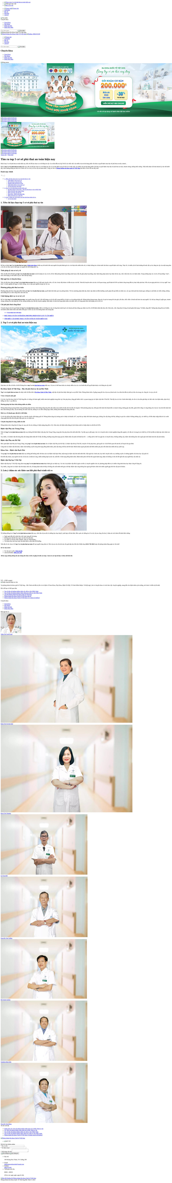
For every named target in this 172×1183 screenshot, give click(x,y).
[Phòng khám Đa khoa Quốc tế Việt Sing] (13, 1138)
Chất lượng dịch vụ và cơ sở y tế (16, 185)
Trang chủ (3, 155)
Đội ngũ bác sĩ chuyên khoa (15, 182)
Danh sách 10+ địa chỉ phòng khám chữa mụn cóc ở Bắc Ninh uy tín (23, 1128)
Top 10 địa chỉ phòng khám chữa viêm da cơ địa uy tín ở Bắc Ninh (23, 593)
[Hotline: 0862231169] (33, 34)
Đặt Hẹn (6, 13)
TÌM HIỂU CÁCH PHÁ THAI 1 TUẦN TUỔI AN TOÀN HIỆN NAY (25, 318)
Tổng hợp (10, 155)
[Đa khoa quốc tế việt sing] (9, 118)
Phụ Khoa (7, 24)
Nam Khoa (7, 22)
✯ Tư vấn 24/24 (12, 198)
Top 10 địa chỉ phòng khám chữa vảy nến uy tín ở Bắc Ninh (21, 591)
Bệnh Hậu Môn (8, 27)
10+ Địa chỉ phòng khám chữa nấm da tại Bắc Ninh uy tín (20, 1130)
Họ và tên (4, 1146)
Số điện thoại (5, 1148)
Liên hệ (6, 15)
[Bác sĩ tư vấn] (8, 5)
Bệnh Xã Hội (8, 26)
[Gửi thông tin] (10, 1153)
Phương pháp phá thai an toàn (15, 183)
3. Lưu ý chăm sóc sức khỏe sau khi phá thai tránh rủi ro (20, 197)
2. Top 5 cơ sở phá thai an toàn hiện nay (15, 188)
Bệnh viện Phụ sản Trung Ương (16, 191)
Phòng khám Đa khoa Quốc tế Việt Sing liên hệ (17, 596)
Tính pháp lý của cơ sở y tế (15, 180)
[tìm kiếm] (21, 31)
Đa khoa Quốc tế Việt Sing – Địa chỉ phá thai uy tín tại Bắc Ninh (24, 189)
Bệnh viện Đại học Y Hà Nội (15, 195)
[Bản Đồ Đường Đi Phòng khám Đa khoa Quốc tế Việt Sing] (18, 1178)
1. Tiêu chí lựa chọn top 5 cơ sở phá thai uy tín (17, 179)
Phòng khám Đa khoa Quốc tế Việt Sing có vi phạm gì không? (22, 598)
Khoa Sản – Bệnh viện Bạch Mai (16, 194)
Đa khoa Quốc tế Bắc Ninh (43, 392)
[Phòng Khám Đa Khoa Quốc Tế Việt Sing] (14, 34)
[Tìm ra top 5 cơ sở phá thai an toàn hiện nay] (17, 2)
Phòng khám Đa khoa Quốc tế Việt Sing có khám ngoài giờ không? (23, 1135)
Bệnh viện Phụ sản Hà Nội (14, 192)
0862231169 (7, 1167)
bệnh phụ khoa (32, 265)
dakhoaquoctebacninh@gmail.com (14, 1164)
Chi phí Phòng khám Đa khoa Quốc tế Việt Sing (18, 594)
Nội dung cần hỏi (6, 1151)
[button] (21, 47)
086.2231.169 (18, 552)
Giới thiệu (7, 10)
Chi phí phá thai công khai (14, 186)
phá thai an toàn (40, 385)
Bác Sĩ (6, 11)
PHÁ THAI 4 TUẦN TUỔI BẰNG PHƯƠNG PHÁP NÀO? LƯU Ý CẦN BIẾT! (29, 315)
